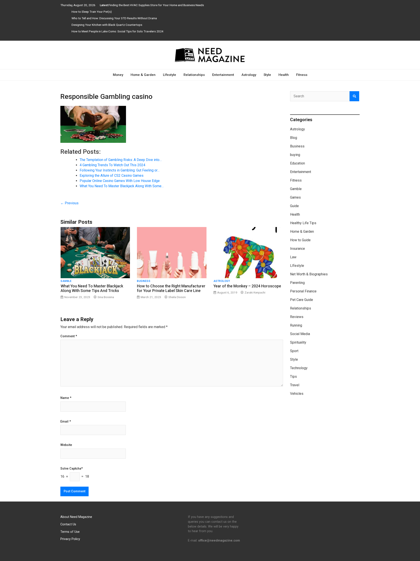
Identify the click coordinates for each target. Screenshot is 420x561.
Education (297, 163)
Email (65, 421)
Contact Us (68, 524)
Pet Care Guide (301, 300)
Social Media (300, 334)
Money (118, 75)
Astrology (249, 75)
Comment (68, 336)
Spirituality (298, 342)
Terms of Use (70, 532)
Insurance (297, 248)
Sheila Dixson (177, 297)
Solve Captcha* (71, 468)
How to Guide (300, 240)
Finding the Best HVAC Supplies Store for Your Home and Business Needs (156, 5)
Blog (293, 138)
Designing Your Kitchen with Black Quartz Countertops (107, 24)
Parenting (297, 283)
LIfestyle (169, 75)
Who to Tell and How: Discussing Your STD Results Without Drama (114, 18)
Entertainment (223, 75)
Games (295, 197)
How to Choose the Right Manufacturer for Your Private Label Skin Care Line (171, 288)
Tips (293, 376)
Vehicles (296, 393)
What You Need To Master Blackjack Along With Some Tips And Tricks (92, 288)
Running (296, 325)
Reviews (296, 317)
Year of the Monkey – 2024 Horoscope (247, 286)
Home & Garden (143, 75)
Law (293, 257)
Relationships (194, 75)
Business (143, 281)
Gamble (66, 281)
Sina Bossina (106, 297)
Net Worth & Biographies (309, 274)
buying (295, 155)
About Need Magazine (76, 517)
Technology (299, 368)
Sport (294, 351)
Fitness (301, 75)
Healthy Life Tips (303, 223)
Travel (294, 385)
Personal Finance (303, 291)
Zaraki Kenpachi (255, 292)
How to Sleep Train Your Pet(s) (92, 11)
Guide (294, 206)
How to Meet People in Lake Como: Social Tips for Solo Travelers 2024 (117, 31)
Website (66, 445)
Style (267, 75)
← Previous (69, 203)
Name (65, 398)
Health (283, 75)
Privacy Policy (70, 539)
